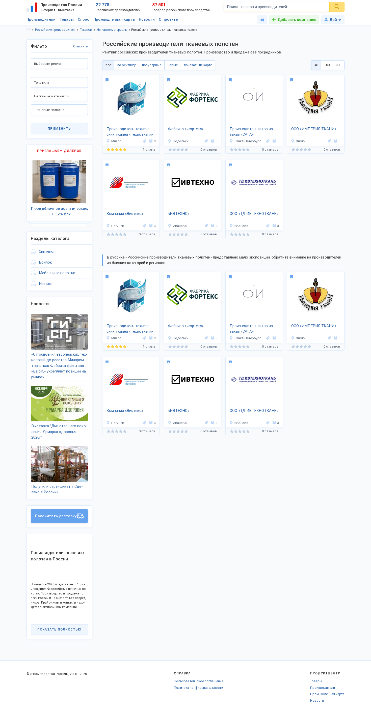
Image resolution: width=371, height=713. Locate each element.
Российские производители (55, 30)
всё (108, 65)
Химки (301, 141)
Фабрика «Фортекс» (186, 129)
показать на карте (198, 65)
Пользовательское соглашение (198, 681)
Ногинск (117, 226)
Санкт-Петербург (247, 141)
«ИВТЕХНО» (178, 213)
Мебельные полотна (57, 273)
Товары (67, 19)
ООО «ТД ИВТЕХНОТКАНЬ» (254, 213)
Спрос (83, 19)
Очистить (80, 46)
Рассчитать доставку (55, 516)
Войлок (45, 262)
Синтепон (47, 251)
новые (173, 65)
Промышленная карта (114, 19)
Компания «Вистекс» (125, 213)
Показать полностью (59, 629)
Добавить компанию (297, 19)
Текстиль (86, 30)
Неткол (45, 283)
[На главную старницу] (28, 30)
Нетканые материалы (112, 30)
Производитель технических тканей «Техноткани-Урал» (130, 132)
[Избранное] (262, 19)
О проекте (168, 19)
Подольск (181, 141)
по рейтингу (126, 65)
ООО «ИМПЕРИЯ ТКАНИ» (313, 129)
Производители (41, 19)
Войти (335, 19)
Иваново (180, 226)
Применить (59, 128)
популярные (151, 65)
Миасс (116, 141)
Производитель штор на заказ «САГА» (251, 132)
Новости (147, 19)
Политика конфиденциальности (198, 688)
